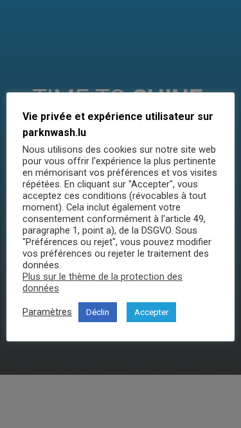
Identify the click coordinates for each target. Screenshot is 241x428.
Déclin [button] (97, 312)
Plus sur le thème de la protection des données (102, 282)
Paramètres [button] (47, 312)
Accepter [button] (151, 312)
